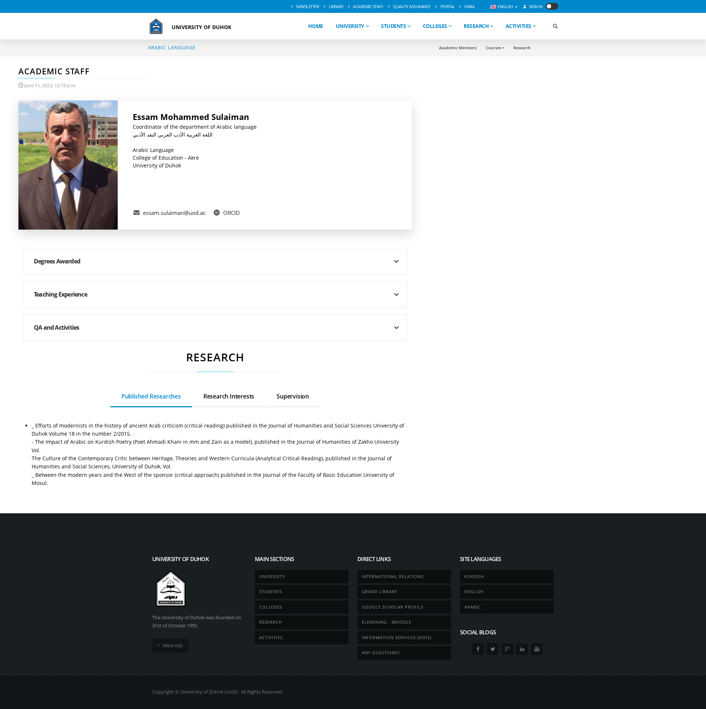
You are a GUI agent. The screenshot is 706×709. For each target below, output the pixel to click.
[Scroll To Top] (693, 700)
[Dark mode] (552, 6)
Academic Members (458, 47)
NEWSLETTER (307, 6)
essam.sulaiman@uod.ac (174, 212)
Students (393, 25)
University (350, 25)
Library (335, 6)
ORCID (231, 212)
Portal (447, 6)
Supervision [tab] (293, 396)
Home (315, 25)
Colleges (435, 25)
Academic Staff (368, 6)
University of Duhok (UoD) (208, 691)
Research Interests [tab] (228, 396)
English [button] (505, 6)
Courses (493, 47)
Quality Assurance (411, 6)
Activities (518, 25)
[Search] (555, 26)
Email (469, 6)
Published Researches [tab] (151, 396)
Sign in (535, 6)
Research (476, 25)
